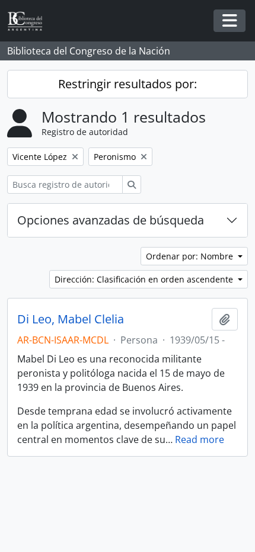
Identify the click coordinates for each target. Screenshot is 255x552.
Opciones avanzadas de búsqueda (110, 220)
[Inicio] (29, 21)
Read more (199, 439)
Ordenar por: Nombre (190, 256)
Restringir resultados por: (127, 84)
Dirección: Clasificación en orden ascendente (145, 279)
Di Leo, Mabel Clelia (70, 319)
